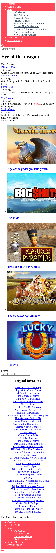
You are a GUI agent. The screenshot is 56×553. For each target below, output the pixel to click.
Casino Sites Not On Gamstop (28, 446)
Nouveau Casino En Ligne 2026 (28, 500)
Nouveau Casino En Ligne (28, 497)
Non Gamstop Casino (24, 32)
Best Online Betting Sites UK (28, 443)
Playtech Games (22, 20)
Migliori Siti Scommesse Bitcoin (28, 486)
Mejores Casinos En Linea (28, 511)
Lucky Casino (8, 109)
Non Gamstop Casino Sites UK (28, 424)
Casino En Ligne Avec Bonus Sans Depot (28, 480)
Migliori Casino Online (28, 393)
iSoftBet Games (21, 15)
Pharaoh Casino (9, 75)
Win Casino (7, 98)
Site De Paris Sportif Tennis (28, 474)
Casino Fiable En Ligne (28, 503)
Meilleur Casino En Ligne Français (28, 489)
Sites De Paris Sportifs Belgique (28, 469)
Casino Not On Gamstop (28, 398)
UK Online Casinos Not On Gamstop (28, 457)
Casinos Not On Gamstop (26, 26)
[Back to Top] (2, 550)
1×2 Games (19, 12)
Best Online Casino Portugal (28, 429)
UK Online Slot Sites (28, 438)
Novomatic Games (23, 18)
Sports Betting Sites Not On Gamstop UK (28, 415)
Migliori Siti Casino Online (28, 390)
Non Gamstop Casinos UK (28, 410)
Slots (9, 9)
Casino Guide (14, 6)
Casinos (11, 4)
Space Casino (8, 86)
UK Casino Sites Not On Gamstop (28, 449)
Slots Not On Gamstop (28, 412)
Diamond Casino (9, 67)
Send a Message (15, 37)
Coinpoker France (28, 506)
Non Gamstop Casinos (25, 34)
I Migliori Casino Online (28, 463)
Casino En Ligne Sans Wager (28, 509)
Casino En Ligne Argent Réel (28, 492)
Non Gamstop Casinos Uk (28, 418)
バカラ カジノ (28, 477)
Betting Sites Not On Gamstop (29, 23)
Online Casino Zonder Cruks (28, 421)
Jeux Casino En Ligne (28, 471)
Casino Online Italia (28, 435)
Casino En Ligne (28, 455)
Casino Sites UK (28, 432)
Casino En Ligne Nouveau (28, 483)
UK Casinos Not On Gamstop (28, 401)
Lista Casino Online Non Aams (28, 460)
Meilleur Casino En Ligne (28, 494)
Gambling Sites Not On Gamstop (30, 29)
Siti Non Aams (28, 404)
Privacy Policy (14, 40)
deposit (37, 103)
